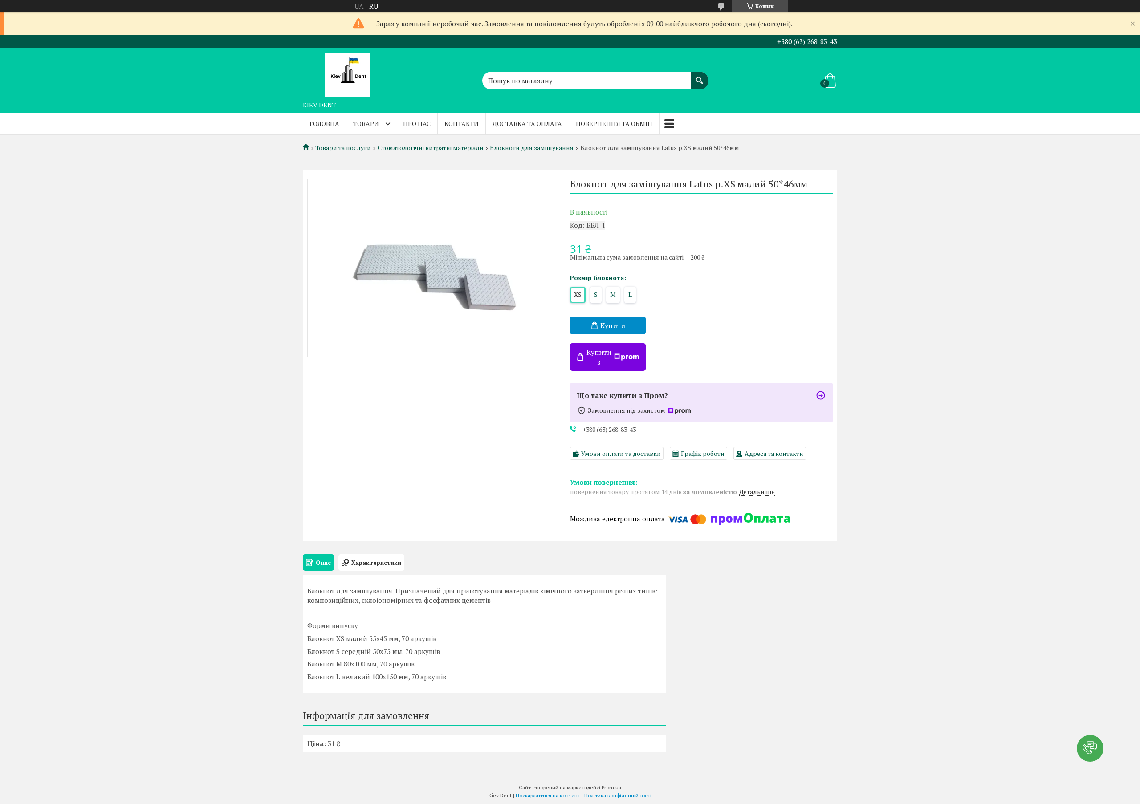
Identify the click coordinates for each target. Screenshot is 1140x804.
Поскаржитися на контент (548, 795)
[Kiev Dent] (347, 72)
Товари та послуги (343, 148)
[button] (1090, 748)
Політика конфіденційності (617, 795)
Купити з (598, 357)
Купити (612, 325)
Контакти (461, 123)
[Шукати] (699, 76)
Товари (366, 123)
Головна (324, 123)
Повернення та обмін (614, 123)
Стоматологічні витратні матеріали (431, 148)
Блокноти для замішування (532, 148)
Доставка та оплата (527, 123)
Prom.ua (611, 787)
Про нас (417, 123)
